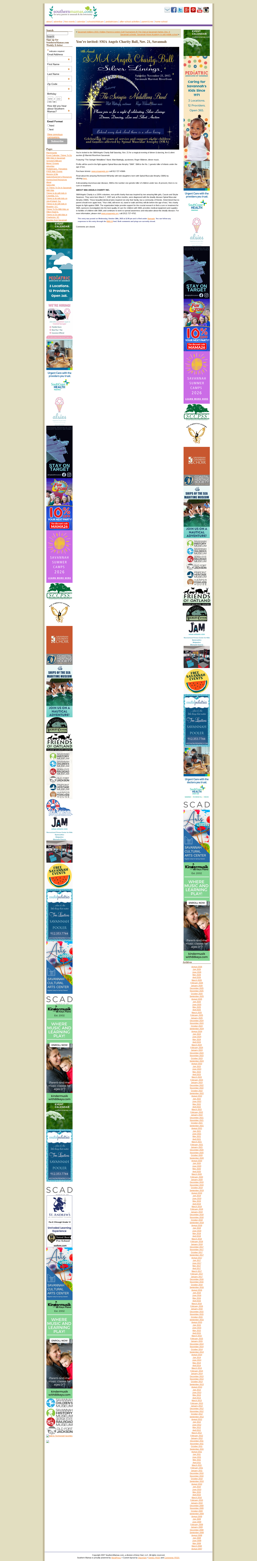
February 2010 (196, 1500)
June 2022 (196, 1101)
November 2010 (197, 1476)
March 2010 (197, 1497)
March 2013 (197, 1400)
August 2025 (196, 999)
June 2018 (196, 1231)
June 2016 (196, 1295)
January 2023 (197, 1082)
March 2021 (197, 1142)
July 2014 (197, 1357)
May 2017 (196, 1266)
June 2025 (196, 1004)
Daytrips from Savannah (56, 220)
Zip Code (58, 84)
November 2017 (197, 1249)
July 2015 (197, 1325)
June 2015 (196, 1328)
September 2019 (197, 1190)
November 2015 (197, 1314)
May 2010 (196, 1492)
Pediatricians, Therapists (56, 169)
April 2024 (196, 1042)
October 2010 (197, 1479)
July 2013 (197, 1390)
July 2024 (197, 1034)
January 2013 (197, 1406)
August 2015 (196, 1322)
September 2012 (197, 1417)
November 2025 (197, 991)
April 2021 (196, 1139)
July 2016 (197, 1293)
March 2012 (197, 1433)
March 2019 (197, 1206)
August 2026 (196, 967)
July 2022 (197, 1099)
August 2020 (196, 1161)
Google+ (187, 10)
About (49, 22)
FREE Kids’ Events (54, 171)
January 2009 (197, 1527)
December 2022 (197, 1085)
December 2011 (197, 1441)
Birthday (58, 93)
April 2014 (196, 1365)
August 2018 (196, 1225)
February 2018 (196, 1241)
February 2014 (196, 1371)
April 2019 (196, 1204)
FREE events (69, 22)
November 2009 (197, 1508)
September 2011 (197, 1449)
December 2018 (197, 1214)
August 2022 (196, 1096)
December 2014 (197, 1344)
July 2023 (197, 1066)
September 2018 (197, 1223)
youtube (199, 10)
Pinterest (193, 10)
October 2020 (197, 1155)
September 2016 (197, 1287)
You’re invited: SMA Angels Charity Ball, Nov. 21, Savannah (121, 41)
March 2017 (197, 1271)
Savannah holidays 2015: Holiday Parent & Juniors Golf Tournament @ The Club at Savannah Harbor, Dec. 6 (124, 32)
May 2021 (196, 1136)
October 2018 (197, 1220)
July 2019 (197, 1196)
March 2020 (197, 1174)
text (51, 129)
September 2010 (197, 1481)
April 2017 (196, 1268)
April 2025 (196, 1010)
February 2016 (196, 1306)
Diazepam (142, 1558)
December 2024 (197, 1021)
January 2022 (197, 1115)
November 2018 (197, 1217)
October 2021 (197, 1123)
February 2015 (196, 1338)
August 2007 (196, 1549)
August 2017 (196, 1258)
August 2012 (196, 1419)
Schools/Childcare (95, 22)
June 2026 (196, 972)
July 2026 (197, 969)
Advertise (58, 22)
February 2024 (196, 1047)
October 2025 (197, 994)
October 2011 (196, 1446)
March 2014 (197, 1368)
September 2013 (197, 1384)
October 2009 (197, 1511)
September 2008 (197, 1532)
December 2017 (197, 1247)
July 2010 (197, 1487)
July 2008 (197, 1538)
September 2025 (197, 996)
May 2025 (196, 1007)
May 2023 (196, 1072)
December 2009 (197, 1506)
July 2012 (197, 1422)
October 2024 (197, 1026)
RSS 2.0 (110, 221)
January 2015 (197, 1341)
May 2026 (196, 975)
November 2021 (197, 1120)
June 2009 (196, 1522)
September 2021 (197, 1126)
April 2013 (196, 1398)
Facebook (174, 10)
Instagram (206, 10)
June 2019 (196, 1198)
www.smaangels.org (100, 171)
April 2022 (196, 1107)
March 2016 (197, 1303)
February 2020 (196, 1177)
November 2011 (197, 1444)
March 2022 (197, 1109)
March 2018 (197, 1239)
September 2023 (197, 1061)
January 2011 (196, 1471)
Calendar (81, 22)
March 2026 (197, 980)
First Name (58, 64)
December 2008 (197, 1530)
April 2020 (196, 1171)
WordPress (116, 1558)
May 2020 (196, 1169)
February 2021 (196, 1145)
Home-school (161, 22)
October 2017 (197, 1252)
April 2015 (196, 1333)
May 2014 (196, 1363)
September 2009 (197, 1514)
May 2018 (196, 1233)
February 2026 (196, 983)
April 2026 (196, 977)
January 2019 (197, 1212)
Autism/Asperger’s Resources (59, 177)
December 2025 (197, 988)
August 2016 (196, 1290)
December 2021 (197, 1118)
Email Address (58, 54)
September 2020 (197, 1158)
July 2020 (197, 1163)
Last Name (58, 74)
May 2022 (196, 1104)
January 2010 (197, 1503)
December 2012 (197, 1408)
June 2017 (196, 1263)
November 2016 (197, 1282)
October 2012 (197, 1414)
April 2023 (196, 1074)
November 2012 (197, 1411)
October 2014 (197, 1349)
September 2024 (197, 1029)
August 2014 (196, 1355)
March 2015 (197, 1336)
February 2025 (196, 1015)
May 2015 (196, 1330)
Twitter (180, 10)
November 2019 (197, 1185)
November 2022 (197, 1088)
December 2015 (197, 1312)
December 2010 (197, 1473)
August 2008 (196, 1535)
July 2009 (197, 1519)
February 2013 (196, 1403)
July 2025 (197, 1002)
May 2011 (197, 1460)
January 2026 (197, 986)
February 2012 (196, 1436)
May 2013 (196, 1395)
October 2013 (197, 1382)
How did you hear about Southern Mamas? (58, 108)
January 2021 (197, 1147)
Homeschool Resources (56, 180)
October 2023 (197, 1058)
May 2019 (196, 1201)
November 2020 (197, 1153)
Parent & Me (147, 22)
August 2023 (196, 1064)
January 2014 (197, 1373)
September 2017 (197, 1255)
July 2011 (197, 1454)
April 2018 (196, 1236)
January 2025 (197, 1018)
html (51, 125)
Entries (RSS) (154, 1558)
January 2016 (197, 1309)
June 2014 (196, 1360)
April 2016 (196, 1301)
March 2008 (197, 1546)
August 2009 (196, 1516)
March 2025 (197, 1012)
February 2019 (196, 1209)
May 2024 (196, 1039)
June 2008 (196, 1540)
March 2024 (197, 1045)
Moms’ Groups (52, 163)
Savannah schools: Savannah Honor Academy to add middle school (149, 34)
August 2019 (196, 1193)
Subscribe (167, 10)
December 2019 (197, 1182)
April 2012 (196, 1430)
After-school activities (130, 22)
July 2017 (197, 1260)
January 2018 (197, 1244)
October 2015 (197, 1317)
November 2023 (197, 1055)
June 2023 (196, 1069)
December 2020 (197, 1150)
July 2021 (197, 1131)
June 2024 (196, 1037)
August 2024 (196, 1031)
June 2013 (196, 1392)
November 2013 (197, 1379)
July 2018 (197, 1228)
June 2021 (196, 1134)
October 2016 (197, 1285)
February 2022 (196, 1112)
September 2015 (197, 1320)
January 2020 (197, 1179)
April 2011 (197, 1462)
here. (85, 178)
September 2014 (197, 1352)
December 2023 (197, 1053)
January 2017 (197, 1277)
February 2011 (197, 1468)
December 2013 (197, 1376)
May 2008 (196, 1543)
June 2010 (196, 1489)
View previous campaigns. (55, 136)
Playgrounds (51, 153)
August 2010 (196, 1484)
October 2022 (197, 1091)
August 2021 (196, 1128)
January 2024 (197, 1050)
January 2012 (197, 1438)
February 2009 (196, 1524)
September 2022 (197, 1093)
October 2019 (197, 1188)
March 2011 (197, 1465)
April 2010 (196, 1495)
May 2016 (196, 1298)
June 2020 (196, 1166)
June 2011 (196, 1457)
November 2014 (197, 1347)
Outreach (151, 219)
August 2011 (196, 1452)
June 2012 (196, 1425)
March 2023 (197, 1077)
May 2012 (196, 1427)
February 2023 (196, 1080)
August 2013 (196, 1387)
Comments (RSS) (171, 1558)
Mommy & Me (52, 174)
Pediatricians (112, 22)
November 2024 (197, 1023)
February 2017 (196, 1274)
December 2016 (197, 1279)
